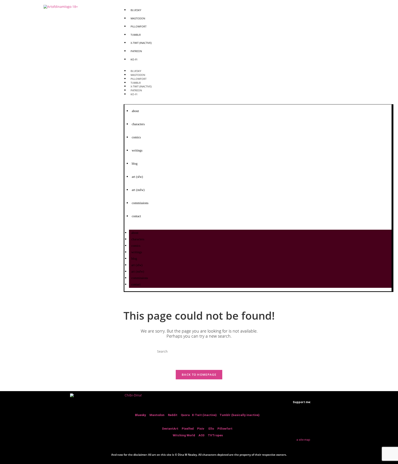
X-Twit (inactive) (204, 415)
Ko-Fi (134, 59)
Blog (135, 163)
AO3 (202, 435)
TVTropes (215, 435)
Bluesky (136, 10)
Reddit (172, 415)
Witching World (184, 435)
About (135, 111)
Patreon (136, 51)
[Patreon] (297, 416)
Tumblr (136, 34)
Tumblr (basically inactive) (239, 415)
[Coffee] (305, 416)
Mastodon (138, 18)
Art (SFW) (137, 176)
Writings (137, 150)
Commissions (140, 203)
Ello (211, 428)
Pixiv (200, 428)
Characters (138, 124)
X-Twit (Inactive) (141, 43)
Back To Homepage (199, 374)
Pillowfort (138, 26)
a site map (303, 439)
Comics (136, 137)
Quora (185, 415)
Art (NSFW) (138, 190)
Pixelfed (188, 428)
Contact (136, 216)
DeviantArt (170, 428)
